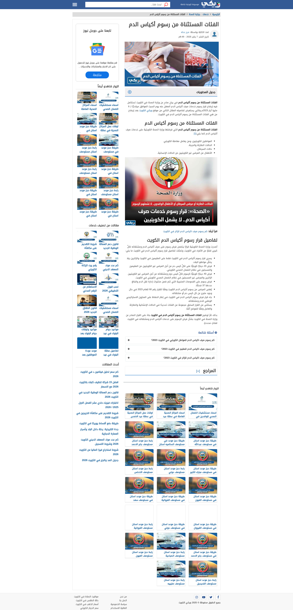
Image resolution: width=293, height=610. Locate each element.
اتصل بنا (123, 600)
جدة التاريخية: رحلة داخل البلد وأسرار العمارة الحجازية (99, 431)
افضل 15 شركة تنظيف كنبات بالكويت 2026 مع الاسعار (98, 384)
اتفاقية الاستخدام (119, 608)
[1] (195, 133)
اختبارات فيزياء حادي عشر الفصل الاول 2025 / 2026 (98, 405)
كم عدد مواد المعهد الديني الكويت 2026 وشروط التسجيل (99, 442)
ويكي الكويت (145, 110)
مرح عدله (185, 32)
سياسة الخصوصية (119, 604)
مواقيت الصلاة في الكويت (86, 597)
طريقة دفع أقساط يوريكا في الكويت (98, 423)
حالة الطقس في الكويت (87, 600)
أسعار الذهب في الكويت (87, 604)
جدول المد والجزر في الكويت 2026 (100, 460)
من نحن (123, 597)
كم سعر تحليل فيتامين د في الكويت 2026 (99, 374)
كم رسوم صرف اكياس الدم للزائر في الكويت (185, 231)
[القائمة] (74, 4)
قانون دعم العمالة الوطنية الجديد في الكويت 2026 (98, 394)
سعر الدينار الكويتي (89, 608)
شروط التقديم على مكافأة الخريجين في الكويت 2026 (97, 415)
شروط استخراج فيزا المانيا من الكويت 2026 (98, 452)
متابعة (97, 75)
